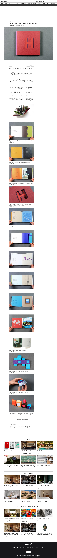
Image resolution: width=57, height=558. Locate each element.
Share (11, 65)
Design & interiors (11, 3)
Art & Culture (17, 3)
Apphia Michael (12, 25)
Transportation (39, 3)
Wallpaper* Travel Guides (45, 4)
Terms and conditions (29, 547)
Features (24, 25)
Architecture (5, 3)
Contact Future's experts (21, 547)
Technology (34, 3)
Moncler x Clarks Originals (35, 4)
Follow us (29, 65)
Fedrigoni (17, 73)
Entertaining (47, 3)
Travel (44, 3)
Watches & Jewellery (23, 3)
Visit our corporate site (37, 555)
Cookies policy (41, 547)
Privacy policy (36, 547)
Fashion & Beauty (29, 3)
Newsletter (33, 65)
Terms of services (19, 426)
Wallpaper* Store (53, 3)
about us (14, 547)
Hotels (13, 21)
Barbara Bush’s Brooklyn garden (17, 4)
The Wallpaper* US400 (26, 4)
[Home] (2, 3)
